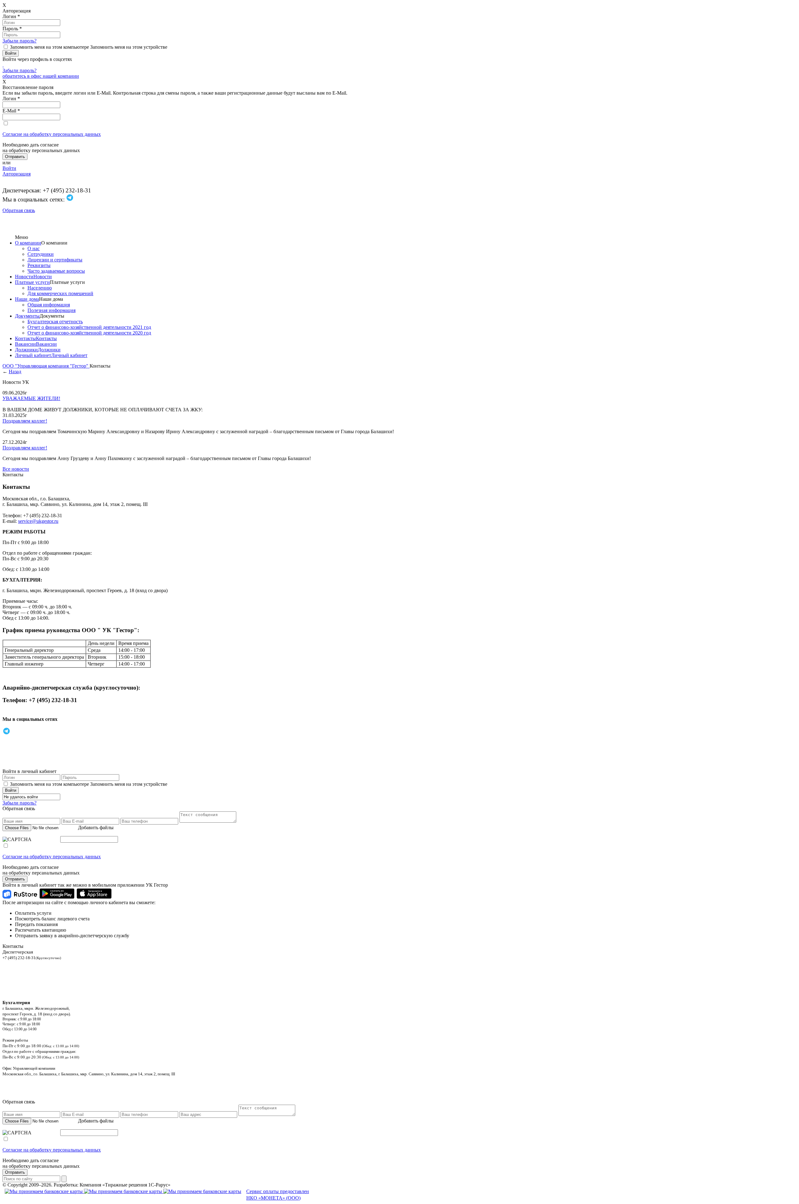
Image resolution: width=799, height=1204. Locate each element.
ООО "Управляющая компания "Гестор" (46, 366)
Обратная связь (18, 210)
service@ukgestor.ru (38, 521)
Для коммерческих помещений (60, 293)
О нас (33, 248)
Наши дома (27, 299)
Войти (9, 168)
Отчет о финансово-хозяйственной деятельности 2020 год (89, 332)
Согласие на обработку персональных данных (51, 134)
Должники (26, 349)
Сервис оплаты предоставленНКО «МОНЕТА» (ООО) (277, 1195)
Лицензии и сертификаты (54, 259)
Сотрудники (40, 254)
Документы (27, 316)
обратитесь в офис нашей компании (40, 76)
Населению (39, 287)
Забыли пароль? (19, 40)
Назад (15, 371)
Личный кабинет (33, 355)
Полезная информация (51, 310)
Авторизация (16, 173)
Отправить (15, 879)
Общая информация (48, 304)
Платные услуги (32, 282)
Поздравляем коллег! (24, 421)
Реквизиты (39, 265)
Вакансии (25, 344)
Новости (24, 276)
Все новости (15, 469)
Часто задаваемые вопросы (56, 271)
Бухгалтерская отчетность (55, 321)
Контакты (25, 338)
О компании (28, 242)
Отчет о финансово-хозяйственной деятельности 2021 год (89, 327)
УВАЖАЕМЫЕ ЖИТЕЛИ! (31, 398)
